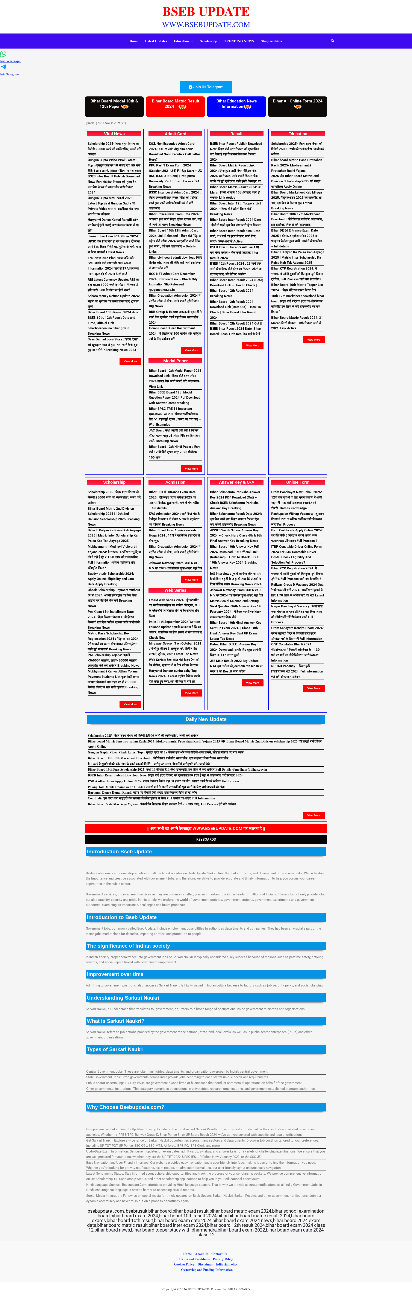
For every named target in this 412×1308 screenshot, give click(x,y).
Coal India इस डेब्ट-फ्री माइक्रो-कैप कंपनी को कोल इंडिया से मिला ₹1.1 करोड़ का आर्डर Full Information (151, 798)
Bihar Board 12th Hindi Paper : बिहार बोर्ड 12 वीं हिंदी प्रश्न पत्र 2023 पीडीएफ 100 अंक (174, 452)
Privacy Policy (223, 1258)
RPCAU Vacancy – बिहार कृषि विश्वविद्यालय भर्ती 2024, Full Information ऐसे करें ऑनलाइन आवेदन (297, 671)
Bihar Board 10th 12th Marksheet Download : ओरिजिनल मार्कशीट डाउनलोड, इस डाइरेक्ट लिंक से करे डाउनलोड (297, 219)
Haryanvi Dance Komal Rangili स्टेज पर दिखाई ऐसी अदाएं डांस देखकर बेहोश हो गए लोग (113, 225)
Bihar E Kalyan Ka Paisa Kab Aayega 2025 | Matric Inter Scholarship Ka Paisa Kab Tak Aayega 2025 (297, 257)
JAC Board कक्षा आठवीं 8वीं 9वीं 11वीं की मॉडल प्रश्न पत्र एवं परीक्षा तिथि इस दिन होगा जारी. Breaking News (174, 435)
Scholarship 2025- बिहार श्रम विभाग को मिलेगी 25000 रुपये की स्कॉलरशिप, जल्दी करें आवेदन (114, 149)
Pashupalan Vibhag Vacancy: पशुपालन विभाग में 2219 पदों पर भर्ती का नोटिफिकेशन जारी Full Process (297, 519)
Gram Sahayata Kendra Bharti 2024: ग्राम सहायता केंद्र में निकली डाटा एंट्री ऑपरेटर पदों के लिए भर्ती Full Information (297, 633)
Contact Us (219, 1253)
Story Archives (271, 40)
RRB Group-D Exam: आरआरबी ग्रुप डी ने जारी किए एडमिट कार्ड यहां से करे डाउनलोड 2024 (175, 317)
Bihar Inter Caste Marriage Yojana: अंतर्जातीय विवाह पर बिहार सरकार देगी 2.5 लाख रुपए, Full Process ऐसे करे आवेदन (162, 804)
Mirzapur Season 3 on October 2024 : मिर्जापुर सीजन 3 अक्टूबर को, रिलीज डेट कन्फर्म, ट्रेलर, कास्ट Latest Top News (175, 649)
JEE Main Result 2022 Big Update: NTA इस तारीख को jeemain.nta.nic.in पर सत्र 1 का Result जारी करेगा (236, 666)
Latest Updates (156, 40)
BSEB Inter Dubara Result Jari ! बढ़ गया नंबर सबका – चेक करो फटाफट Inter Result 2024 (234, 252)
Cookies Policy (184, 1264)
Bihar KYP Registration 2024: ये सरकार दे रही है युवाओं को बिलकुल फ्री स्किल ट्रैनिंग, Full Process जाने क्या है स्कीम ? (297, 274)
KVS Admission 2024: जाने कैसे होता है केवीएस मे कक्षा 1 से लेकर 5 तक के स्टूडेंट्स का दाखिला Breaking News (174, 519)
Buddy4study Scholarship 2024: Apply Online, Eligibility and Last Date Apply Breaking (111, 579)
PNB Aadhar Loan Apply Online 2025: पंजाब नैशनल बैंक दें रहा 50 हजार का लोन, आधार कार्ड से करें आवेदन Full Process (163, 781)
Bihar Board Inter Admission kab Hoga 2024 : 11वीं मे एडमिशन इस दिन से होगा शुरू (174, 535)
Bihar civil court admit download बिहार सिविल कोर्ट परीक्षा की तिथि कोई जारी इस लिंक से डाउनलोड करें (175, 263)
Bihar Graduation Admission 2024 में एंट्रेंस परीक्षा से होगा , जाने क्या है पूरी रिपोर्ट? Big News (174, 301)
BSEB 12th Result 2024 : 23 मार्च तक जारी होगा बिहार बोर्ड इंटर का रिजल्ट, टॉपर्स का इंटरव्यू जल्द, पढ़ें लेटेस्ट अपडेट (236, 269)
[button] (191, 41)
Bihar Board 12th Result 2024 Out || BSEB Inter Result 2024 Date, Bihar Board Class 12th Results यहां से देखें (236, 329)
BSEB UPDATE (206, 11)
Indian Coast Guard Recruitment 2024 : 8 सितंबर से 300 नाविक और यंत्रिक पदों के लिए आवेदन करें (175, 333)
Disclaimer (205, 1264)
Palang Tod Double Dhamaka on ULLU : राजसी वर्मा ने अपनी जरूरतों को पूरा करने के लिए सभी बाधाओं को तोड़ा (156, 786)
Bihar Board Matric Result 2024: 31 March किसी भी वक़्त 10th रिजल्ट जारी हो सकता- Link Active (236, 192)
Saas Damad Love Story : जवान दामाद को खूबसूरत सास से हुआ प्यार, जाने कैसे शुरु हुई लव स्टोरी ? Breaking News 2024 (113, 344)
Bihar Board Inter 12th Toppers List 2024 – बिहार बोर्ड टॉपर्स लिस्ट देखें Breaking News (235, 208)
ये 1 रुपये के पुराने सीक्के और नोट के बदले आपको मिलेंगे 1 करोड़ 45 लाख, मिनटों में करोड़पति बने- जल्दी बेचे (149, 763)
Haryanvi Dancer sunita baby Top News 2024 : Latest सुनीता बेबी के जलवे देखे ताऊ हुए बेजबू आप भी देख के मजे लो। (174, 676)
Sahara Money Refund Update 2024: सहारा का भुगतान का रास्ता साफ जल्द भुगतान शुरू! (114, 301)
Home (134, 40)
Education (181, 40)
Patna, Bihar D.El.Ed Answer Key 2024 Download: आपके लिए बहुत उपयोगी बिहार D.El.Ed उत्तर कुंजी (235, 649)
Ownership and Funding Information (207, 1269)
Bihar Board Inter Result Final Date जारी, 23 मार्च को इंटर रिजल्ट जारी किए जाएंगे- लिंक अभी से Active (235, 236)
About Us (201, 1253)
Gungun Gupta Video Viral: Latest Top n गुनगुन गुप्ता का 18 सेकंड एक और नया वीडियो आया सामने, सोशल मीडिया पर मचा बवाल (114, 165)
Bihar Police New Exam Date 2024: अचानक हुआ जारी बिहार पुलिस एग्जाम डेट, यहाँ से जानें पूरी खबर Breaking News (175, 219)
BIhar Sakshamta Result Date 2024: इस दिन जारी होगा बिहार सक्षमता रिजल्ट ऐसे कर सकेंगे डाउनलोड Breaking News (236, 519)
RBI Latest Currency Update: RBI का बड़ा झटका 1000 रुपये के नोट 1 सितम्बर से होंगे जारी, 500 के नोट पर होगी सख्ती (113, 285)
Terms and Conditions (194, 1258)
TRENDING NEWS (239, 40)
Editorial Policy (227, 1264)
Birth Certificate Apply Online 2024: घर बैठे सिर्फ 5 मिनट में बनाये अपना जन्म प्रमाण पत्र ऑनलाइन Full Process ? (297, 535)
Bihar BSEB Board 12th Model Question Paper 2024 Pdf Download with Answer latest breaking (174, 397)
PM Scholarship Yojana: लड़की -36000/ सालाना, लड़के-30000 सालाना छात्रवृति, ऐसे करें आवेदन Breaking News (113, 660)
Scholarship (208, 40)
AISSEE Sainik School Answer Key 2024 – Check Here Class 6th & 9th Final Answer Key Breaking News (236, 535)
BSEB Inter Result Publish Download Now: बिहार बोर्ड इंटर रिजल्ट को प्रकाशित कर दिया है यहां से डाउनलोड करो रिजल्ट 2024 (165, 775)
